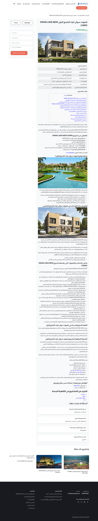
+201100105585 (85, 493)
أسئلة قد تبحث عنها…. (81, 113)
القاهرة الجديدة (46, 3)
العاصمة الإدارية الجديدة (58, 3)
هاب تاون (79, 372)
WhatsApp (27, 22)
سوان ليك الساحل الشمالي (76, 370)
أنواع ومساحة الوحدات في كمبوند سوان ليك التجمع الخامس (72, 102)
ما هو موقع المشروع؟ (81, 117)
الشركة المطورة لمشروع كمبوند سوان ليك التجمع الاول (73, 107)
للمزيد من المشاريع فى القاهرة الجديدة (78, 111)
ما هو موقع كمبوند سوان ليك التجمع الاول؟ (76, 100)
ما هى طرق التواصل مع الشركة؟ (79, 118)
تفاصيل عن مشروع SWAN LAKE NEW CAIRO (75, 98)
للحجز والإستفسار (82, 7)
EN (14, 3)
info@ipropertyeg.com (74, 493)
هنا (75, 387)
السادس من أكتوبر (70, 3)
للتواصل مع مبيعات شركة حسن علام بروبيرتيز (75, 109)
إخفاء (65, 95)
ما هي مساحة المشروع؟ (80, 120)
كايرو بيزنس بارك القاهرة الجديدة (25, 461)
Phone (16, 22)
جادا (84, 399)
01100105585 (77, 385)
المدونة (19, 3)
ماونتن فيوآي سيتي (80, 398)
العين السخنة (26, 3)
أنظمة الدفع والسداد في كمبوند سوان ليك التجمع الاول (73, 105)
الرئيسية (87, 15)
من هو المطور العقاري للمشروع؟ (78, 115)
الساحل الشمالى (36, 3)
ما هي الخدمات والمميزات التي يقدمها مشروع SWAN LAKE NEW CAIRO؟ (69, 104)
